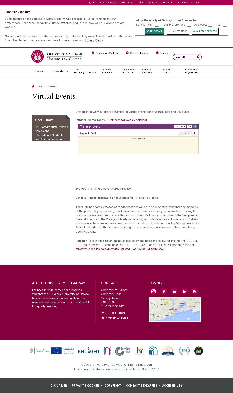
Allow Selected (206, 31)
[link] (51, 351)
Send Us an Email (117, 318)
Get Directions (116, 313)
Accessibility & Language (157, 2)
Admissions (42, 131)
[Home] (33, 86)
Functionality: (144, 24)
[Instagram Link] (153, 291)
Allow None (179, 31)
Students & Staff (188, 2)
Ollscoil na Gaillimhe (105, 2)
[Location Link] (175, 319)
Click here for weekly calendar (127, 120)
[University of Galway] (56, 56)
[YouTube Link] (174, 291)
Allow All (156, 31)
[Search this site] (198, 57)
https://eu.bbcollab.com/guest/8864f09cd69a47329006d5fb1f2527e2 (120, 249)
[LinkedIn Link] (184, 291)
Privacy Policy (94, 40)
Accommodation (51, 139)
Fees (38, 139)
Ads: (218, 24)
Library (130, 2)
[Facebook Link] (163, 291)
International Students (49, 135)
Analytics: (200, 24)
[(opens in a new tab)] (52, 353)
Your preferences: (174, 24)
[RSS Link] (195, 291)
